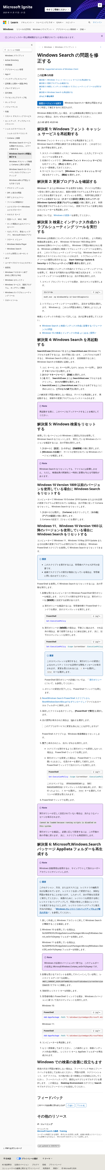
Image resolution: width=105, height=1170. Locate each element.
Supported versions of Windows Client (61, 69)
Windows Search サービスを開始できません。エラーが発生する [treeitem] (20, 145)
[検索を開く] (89, 22)
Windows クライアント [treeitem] (14, 55)
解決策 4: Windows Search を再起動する (56, 92)
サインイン (97, 22)
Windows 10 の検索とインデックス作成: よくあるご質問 (68, 332)
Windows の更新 (61, 215)
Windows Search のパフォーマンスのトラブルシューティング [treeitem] (20, 172)
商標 (55, 1168)
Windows (48, 47)
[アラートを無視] (100, 5)
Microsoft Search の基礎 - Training (52, 1131)
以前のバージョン (22, 1164)
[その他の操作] (100, 47)
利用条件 (46, 1168)
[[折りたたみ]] (32, 45)
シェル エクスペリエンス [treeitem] (17, 133)
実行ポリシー (95, 679)
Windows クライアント (64, 47)
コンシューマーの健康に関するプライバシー (20, 1168)
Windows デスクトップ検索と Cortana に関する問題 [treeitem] (20, 163)
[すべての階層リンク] (39, 47)
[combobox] (17, 50)
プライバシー (54, 1164)
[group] (74, 647)
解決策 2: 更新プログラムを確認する (54, 83)
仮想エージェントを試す (50, 103)
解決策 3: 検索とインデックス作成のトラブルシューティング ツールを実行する (70, 87)
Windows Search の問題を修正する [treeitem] (20, 155)
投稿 (44, 1164)
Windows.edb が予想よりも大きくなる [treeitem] (19, 182)
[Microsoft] (4, 22)
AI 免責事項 (7, 1164)
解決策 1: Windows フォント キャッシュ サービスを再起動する (65, 80)
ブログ (34, 1164)
